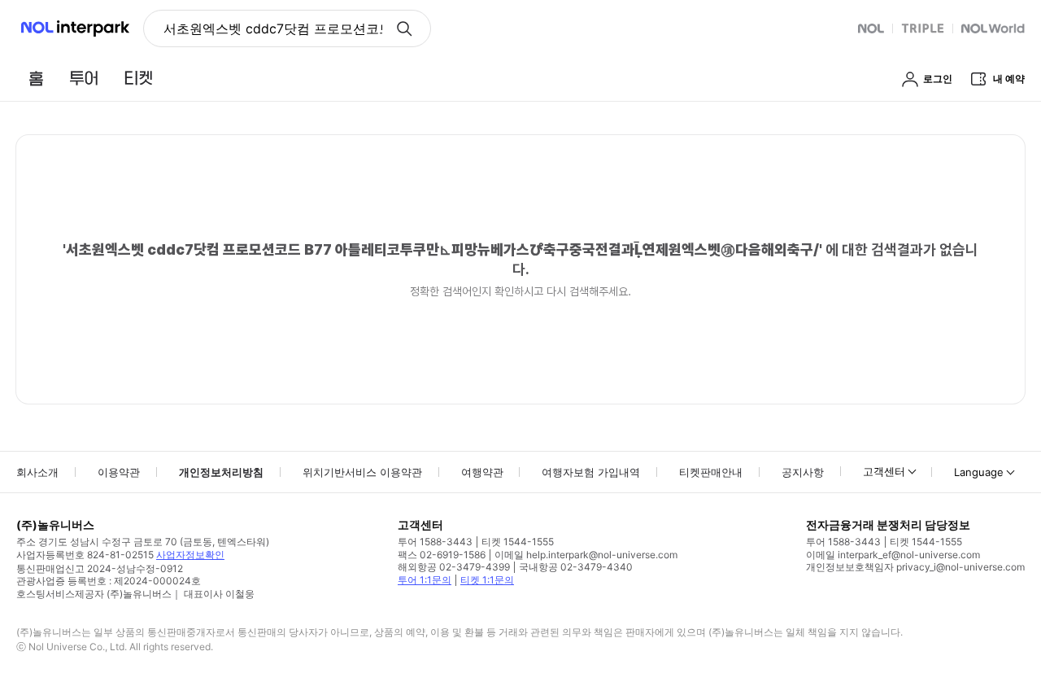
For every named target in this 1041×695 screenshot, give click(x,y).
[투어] (83, 78)
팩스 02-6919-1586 (442, 555)
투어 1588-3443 (435, 541)
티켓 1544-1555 (517, 541)
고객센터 (884, 471)
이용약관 (119, 472)
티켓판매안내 (711, 472)
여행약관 (482, 472)
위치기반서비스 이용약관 (362, 472)
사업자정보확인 (190, 555)
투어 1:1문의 (424, 580)
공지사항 (803, 472)
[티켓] (138, 78)
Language (979, 472)
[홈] (35, 78)
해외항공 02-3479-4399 (454, 567)
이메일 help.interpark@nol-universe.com (585, 555)
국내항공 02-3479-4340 (576, 567)
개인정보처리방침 (221, 472)
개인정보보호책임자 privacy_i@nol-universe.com (915, 567)
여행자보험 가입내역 (591, 472)
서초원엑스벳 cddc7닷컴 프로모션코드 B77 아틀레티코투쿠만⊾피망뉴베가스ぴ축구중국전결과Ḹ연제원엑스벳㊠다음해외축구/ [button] (272, 28)
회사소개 (37, 472)
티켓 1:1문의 (487, 580)
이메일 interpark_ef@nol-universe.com (893, 555)
